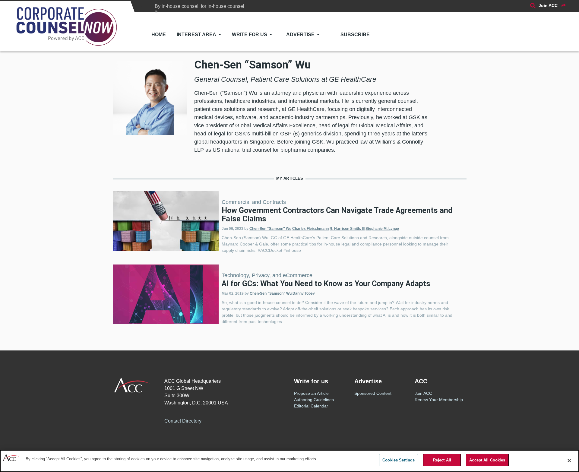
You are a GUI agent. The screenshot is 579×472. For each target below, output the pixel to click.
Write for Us (249, 34)
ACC (132, 385)
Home (158, 34)
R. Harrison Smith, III (347, 228)
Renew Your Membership (439, 399)
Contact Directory (182, 420)
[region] (289, 461)
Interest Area (196, 34)
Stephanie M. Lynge (382, 228)
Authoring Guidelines (314, 399)
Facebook (217, 420)
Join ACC (423, 393)
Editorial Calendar (311, 406)
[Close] (569, 460)
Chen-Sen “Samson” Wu (270, 228)
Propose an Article (311, 393)
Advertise (300, 34)
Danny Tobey (304, 293)
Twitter (229, 420)
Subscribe (355, 34)
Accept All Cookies (487, 460)
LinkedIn (241, 420)
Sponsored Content (372, 393)
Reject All (442, 460)
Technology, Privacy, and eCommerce (267, 275)
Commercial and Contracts (254, 202)
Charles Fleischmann (310, 228)
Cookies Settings (398, 460)
